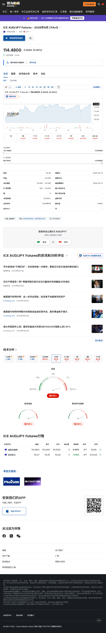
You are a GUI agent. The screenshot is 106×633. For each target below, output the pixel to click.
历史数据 (13, 80)
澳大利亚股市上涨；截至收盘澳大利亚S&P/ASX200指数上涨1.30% (37, 326)
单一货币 (14, 11)
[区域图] (9, 87)
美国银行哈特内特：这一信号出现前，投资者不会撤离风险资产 (34, 296)
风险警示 (30, 615)
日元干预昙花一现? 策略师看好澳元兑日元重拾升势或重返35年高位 (36, 281)
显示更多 (99, 340)
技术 (35, 73)
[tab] (8, 359)
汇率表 (63, 11)
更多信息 (33, 62)
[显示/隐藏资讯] (58, 87)
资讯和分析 (24, 73)
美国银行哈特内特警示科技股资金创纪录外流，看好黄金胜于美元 (35, 311)
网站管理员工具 (9, 567)
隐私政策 (19, 615)
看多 (66, 242)
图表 (13, 73)
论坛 (43, 73)
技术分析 (8, 349)
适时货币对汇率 (49, 11)
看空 (44, 242)
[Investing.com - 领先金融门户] (13, 4)
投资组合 (6, 561)
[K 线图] (6, 87)
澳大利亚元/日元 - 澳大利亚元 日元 (34, 218)
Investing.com (9, 301)
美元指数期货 (76, 11)
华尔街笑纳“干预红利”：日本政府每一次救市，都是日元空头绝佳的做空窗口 (40, 266)
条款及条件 (7, 615)
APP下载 (6, 556)
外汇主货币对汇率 (30, 11)
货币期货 (90, 11)
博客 (4, 550)
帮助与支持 (60, 561)
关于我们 (59, 550)
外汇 (5, 11)
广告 (57, 556)
